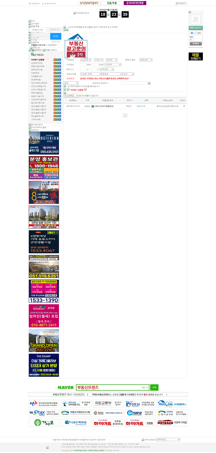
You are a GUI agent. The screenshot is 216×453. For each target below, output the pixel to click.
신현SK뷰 (35, 73)
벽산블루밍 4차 (37, 116)
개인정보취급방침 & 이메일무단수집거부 (79, 440)
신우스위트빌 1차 (38, 86)
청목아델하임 (37, 93)
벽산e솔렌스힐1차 (38, 106)
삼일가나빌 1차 (37, 96)
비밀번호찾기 (52, 45)
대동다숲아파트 (37, 66)
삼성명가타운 (37, 63)
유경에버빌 (36, 79)
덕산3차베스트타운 (39, 83)
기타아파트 (36, 119)
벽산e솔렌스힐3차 (38, 113)
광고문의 (101, 440)
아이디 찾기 (42, 45)
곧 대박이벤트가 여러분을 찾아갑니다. (84, 86)
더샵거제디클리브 (38, 99)
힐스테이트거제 (37, 103)
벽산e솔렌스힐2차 (38, 109)
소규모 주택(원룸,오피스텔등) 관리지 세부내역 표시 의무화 (92, 27)
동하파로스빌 (37, 70)
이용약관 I (57, 440)
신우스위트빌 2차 (38, 89)
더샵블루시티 (37, 76)
